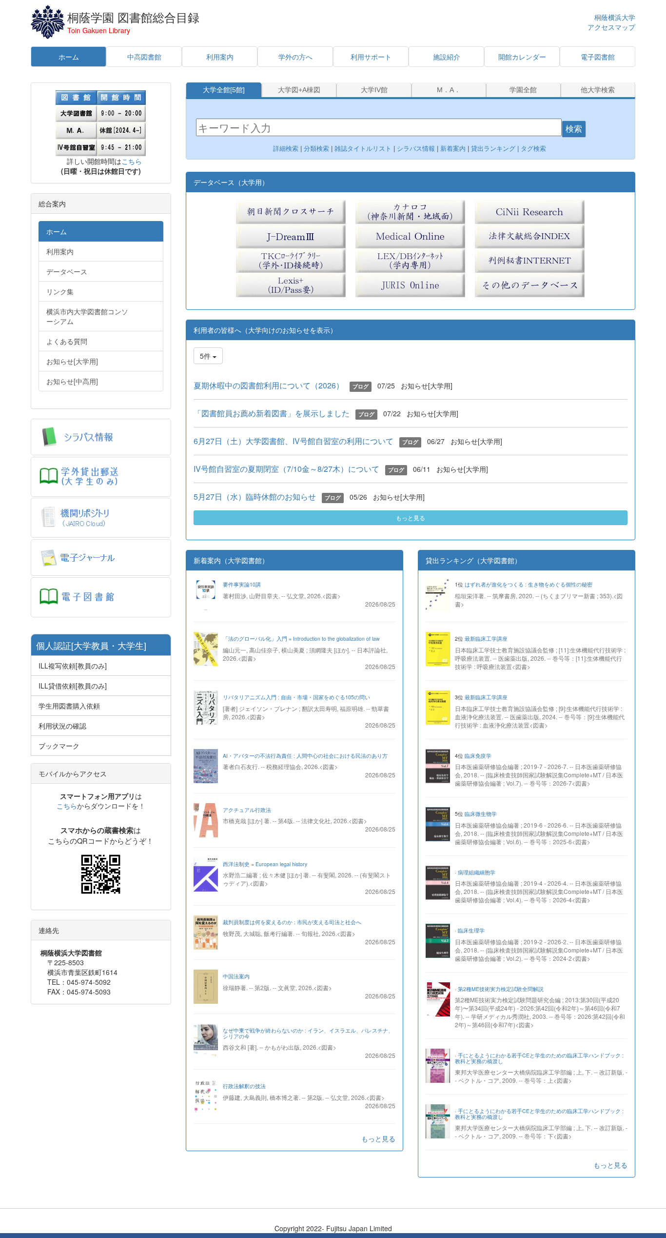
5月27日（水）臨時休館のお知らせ (255, 496)
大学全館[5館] (224, 90)
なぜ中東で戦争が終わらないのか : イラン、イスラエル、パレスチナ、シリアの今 (308, 1033)
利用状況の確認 (62, 726)
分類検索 (316, 148)
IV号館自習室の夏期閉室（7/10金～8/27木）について (286, 468)
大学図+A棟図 (299, 90)
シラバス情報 (416, 148)
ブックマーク (59, 746)
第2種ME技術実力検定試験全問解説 (501, 989)
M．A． (449, 90)
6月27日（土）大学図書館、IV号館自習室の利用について (293, 440)
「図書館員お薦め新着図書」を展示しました (272, 413)
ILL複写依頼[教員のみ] (73, 665)
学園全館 (523, 90)
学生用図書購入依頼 (69, 705)
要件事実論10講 (242, 584)
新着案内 (453, 148)
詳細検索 (285, 148)
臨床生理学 (471, 930)
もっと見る (410, 517)
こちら (131, 161)
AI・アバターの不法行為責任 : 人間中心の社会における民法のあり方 (305, 755)
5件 (206, 356)
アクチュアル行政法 (247, 809)
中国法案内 (236, 976)
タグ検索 (534, 148)
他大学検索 (598, 90)
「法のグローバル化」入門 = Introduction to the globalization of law (301, 638)
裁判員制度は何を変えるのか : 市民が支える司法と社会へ (292, 922)
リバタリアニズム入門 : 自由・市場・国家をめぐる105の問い (296, 697)
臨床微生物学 (481, 813)
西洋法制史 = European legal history (265, 864)
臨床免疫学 (478, 755)
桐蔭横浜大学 (614, 17)
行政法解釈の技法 (244, 1086)
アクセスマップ (611, 27)
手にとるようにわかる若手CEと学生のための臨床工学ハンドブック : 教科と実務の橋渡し (539, 1058)
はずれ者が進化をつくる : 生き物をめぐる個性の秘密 (528, 584)
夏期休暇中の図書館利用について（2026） (269, 385)
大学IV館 (374, 90)
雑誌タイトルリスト (362, 148)
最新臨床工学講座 (486, 638)
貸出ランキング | (496, 148)
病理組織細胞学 (476, 872)
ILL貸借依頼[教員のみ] (73, 685)
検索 (574, 129)
